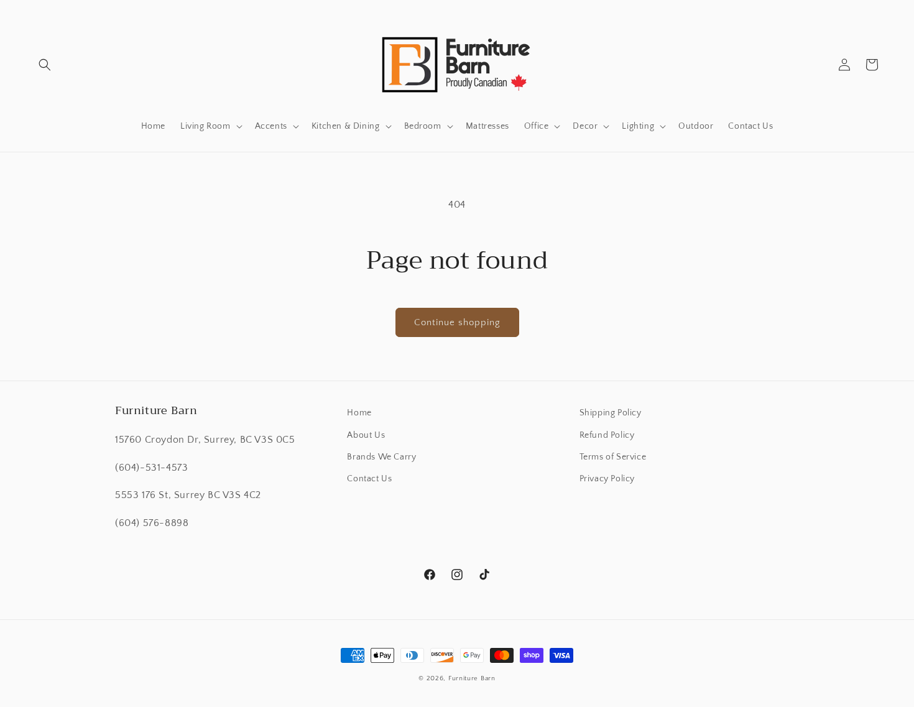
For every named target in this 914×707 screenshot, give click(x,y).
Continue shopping (457, 322)
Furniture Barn (472, 678)
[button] (44, 64)
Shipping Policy (610, 413)
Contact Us (369, 479)
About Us (366, 435)
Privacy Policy (607, 479)
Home (359, 413)
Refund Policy (607, 435)
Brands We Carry (381, 457)
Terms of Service (613, 457)
